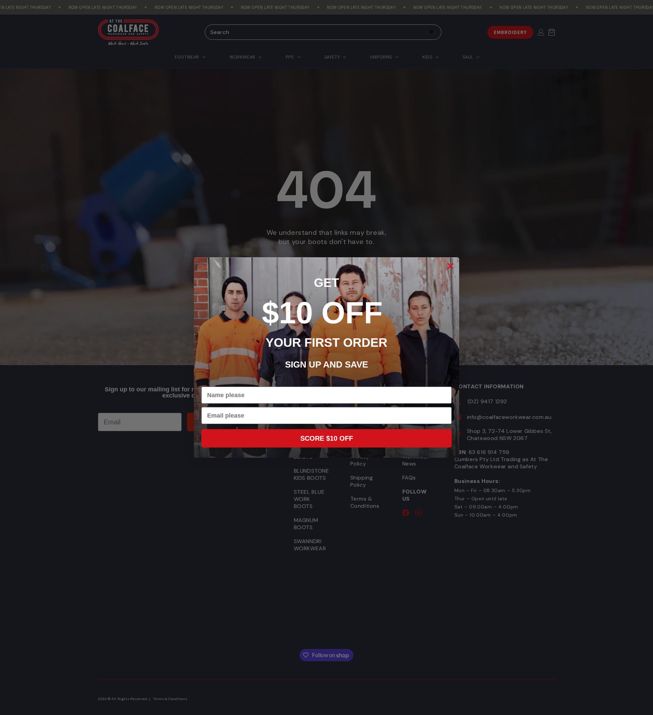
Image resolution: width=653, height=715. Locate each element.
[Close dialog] (450, 266)
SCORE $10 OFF (326, 438)
